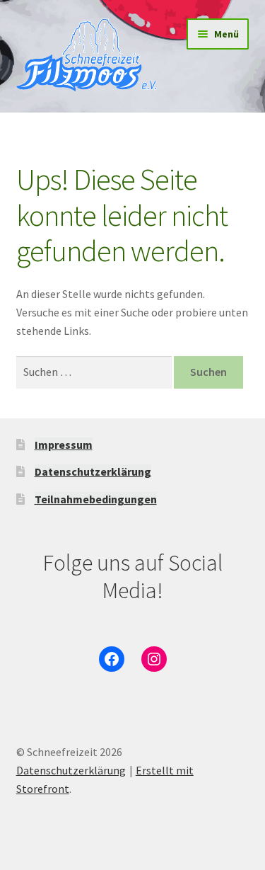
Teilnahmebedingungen (96, 499)
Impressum (64, 444)
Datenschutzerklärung (93, 471)
